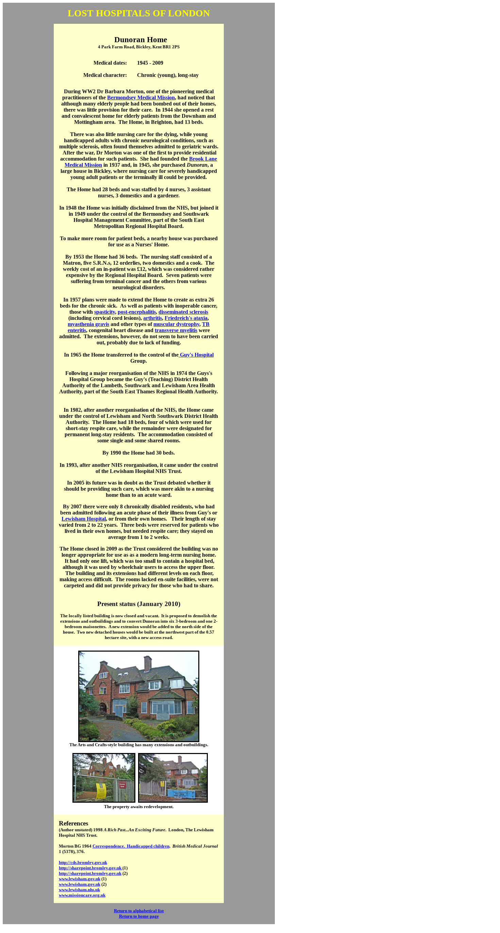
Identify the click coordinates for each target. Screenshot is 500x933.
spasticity (104, 312)
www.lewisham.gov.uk (79, 878)
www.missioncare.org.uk (82, 895)
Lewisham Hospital (84, 519)
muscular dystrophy (176, 324)
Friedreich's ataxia (186, 318)
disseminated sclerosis (183, 312)
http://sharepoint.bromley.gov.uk (90, 867)
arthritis (152, 318)
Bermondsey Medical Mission (141, 97)
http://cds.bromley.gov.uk (83, 862)
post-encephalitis (137, 312)
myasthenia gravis (88, 324)
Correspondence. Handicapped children (131, 846)
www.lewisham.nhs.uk (79, 889)
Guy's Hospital (196, 355)
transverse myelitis (176, 330)
